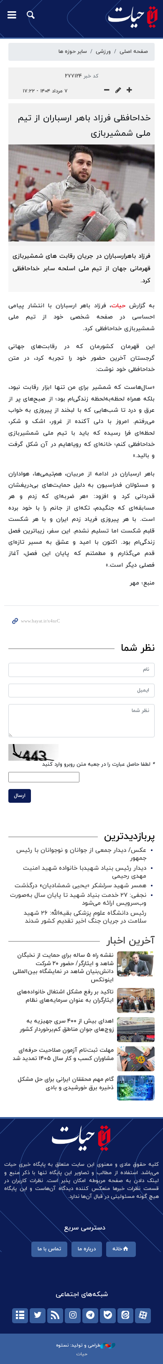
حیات (118, 305)
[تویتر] (38, 1315)
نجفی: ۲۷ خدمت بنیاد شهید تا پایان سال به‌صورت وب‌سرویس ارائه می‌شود (78, 899)
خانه (117, 1249)
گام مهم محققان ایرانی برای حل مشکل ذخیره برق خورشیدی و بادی (66, 1083)
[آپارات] (143, 1315)
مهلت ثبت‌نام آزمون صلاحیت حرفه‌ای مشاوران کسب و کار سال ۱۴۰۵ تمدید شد (63, 1054)
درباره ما (87, 1249)
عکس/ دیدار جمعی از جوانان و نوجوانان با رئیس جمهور (81, 854)
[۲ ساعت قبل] (136, 963)
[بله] (108, 1315)
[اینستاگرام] (73, 1315)
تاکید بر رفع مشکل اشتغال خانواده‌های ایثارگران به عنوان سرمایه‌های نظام (65, 996)
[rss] (55, 1315)
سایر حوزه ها (73, 51)
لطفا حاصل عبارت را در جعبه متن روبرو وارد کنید (98, 764)
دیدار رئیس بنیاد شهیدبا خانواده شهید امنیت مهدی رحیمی (84, 872)
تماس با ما (49, 1249)
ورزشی (103, 51)
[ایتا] (125, 1315)
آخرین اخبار (130, 941)
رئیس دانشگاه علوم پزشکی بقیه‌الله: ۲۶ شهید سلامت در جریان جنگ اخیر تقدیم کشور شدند (85, 917)
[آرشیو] (20, 1315)
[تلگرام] (90, 1315)
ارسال (19, 795)
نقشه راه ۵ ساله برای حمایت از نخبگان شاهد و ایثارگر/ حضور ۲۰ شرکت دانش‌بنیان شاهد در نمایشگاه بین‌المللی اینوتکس (63, 967)
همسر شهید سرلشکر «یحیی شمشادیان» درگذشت (80, 885)
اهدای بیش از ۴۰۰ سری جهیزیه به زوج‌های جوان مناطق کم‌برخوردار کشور (67, 1025)
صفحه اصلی (134, 51)
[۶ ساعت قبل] (136, 1000)
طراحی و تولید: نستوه (78, 1345)
